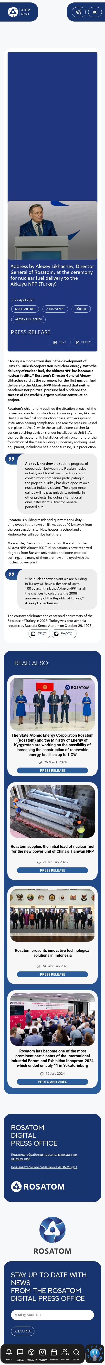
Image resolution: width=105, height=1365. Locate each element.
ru (95, 12)
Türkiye (81, 309)
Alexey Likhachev (28, 319)
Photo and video (52, 1082)
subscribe (23, 1331)
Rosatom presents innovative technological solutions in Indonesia (52, 953)
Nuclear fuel (25, 309)
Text (42, 633)
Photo (66, 633)
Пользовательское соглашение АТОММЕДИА (44, 1167)
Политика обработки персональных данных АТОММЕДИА (44, 1157)
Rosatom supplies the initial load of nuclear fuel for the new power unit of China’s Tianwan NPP (52, 849)
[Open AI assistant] (95, 1354)
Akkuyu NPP (55, 309)
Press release (52, 770)
